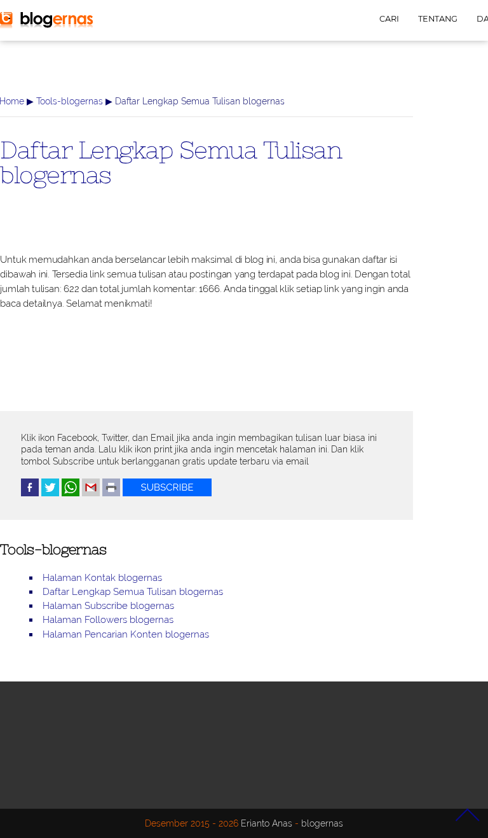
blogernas (322, 823)
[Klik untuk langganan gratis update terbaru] (167, 493)
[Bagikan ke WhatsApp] (70, 493)
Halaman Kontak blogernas (102, 577)
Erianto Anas (266, 823)
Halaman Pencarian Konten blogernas (126, 634)
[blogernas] (46, 25)
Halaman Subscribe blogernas (108, 605)
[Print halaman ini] (111, 493)
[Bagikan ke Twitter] (50, 493)
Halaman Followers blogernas (108, 619)
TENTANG (438, 19)
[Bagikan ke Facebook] (30, 493)
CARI (389, 19)
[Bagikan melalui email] (91, 493)
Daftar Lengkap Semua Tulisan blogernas (170, 162)
